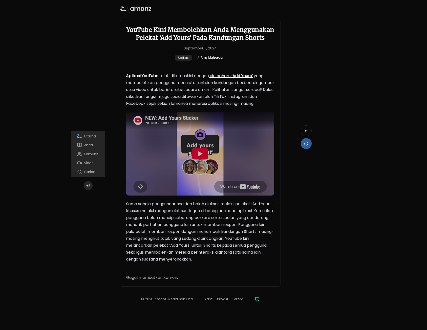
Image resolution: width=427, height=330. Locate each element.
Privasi (222, 299)
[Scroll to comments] (306, 143)
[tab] (88, 136)
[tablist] (88, 154)
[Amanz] (257, 299)
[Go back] (306, 130)
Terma (237, 299)
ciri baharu (231, 76)
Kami (209, 299)
